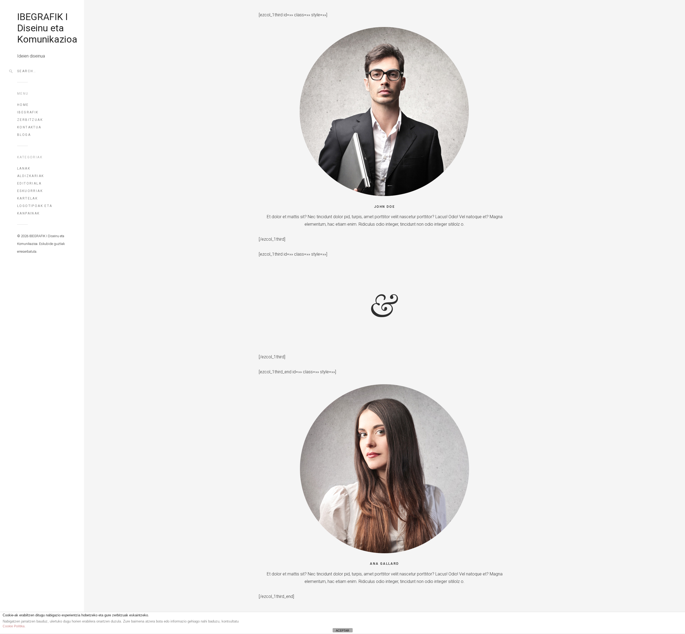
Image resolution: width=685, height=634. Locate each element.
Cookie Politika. (14, 626)
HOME (23, 105)
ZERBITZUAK (30, 120)
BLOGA (24, 135)
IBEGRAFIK (28, 112)
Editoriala (29, 183)
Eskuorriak (30, 191)
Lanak (23, 168)
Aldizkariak (30, 176)
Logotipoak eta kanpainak (34, 209)
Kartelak (27, 198)
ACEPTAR (342, 630)
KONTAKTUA (29, 127)
